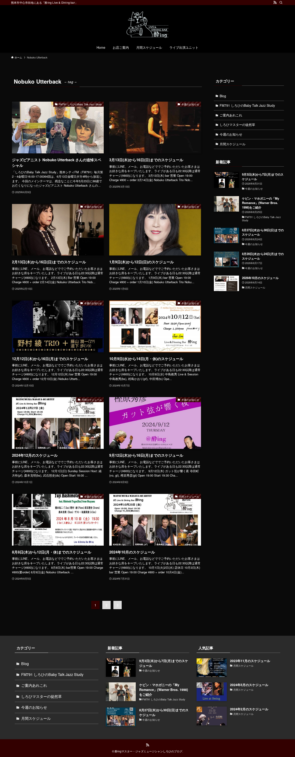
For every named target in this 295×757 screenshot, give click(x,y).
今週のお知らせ (231, 134)
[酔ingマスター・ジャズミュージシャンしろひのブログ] (147, 24)
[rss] (275, 2)
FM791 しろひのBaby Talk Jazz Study (247, 105)
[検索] (281, 2)
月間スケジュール (232, 144)
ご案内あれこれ (231, 115)
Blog (223, 96)
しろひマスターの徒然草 (237, 124)
